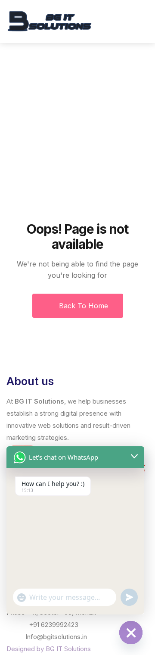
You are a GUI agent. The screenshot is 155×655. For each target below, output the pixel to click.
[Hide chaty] (131, 632)
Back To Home (82, 305)
